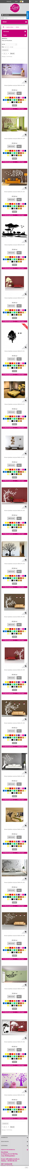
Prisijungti (9, 1)
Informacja (6, 31)
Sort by (3, 44)
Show (3, 47)
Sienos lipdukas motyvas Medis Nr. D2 (14, 404)
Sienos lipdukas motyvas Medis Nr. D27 (14, 457)
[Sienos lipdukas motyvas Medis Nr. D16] (14, 1027)
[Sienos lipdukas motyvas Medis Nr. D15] (14, 868)
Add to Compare (21, 108)
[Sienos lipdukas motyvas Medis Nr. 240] (14, 177)
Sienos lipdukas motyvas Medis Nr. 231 (14, 563)
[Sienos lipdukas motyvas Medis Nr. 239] (14, 124)
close (26, 1167)
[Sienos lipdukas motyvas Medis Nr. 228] (14, 71)
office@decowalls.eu (12, 1159)
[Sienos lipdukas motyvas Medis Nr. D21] (14, 496)
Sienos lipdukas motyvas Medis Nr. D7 (14, 298)
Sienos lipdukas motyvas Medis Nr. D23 (14, 670)
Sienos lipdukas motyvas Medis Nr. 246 (14, 1095)
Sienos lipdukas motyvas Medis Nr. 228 (14, 85)
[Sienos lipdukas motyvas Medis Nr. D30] (14, 921)
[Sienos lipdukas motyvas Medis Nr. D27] (14, 443)
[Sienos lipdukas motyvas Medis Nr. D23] (14, 655)
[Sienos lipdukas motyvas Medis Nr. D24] (14, 708)
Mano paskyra (5, 1141)
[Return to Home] (3, 27)
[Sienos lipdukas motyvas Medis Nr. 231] (14, 549)
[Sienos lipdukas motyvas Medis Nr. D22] (14, 602)
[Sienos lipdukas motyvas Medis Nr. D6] (14, 336)
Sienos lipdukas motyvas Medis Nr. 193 (14, 988)
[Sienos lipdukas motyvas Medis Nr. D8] (14, 230)
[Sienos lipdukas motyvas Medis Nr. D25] (14, 814)
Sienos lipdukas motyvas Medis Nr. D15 (14, 882)
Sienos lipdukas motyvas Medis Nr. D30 (14, 935)
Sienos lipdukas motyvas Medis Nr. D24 (14, 723)
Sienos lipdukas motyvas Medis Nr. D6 (14, 351)
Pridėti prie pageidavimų (8, 108)
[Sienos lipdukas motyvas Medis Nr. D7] (14, 283)
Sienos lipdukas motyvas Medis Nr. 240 (14, 191)
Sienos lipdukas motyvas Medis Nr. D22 (14, 616)
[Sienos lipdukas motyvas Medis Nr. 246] (14, 1080)
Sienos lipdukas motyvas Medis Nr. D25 (14, 829)
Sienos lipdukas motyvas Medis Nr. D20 (14, 776)
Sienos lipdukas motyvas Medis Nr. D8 (14, 245)
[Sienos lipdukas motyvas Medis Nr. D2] (14, 389)
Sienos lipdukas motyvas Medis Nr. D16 (14, 1042)
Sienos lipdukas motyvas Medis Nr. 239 (14, 138)
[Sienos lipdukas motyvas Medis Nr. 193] (14, 974)
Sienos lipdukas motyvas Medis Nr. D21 (14, 510)
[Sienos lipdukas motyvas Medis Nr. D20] (14, 761)
